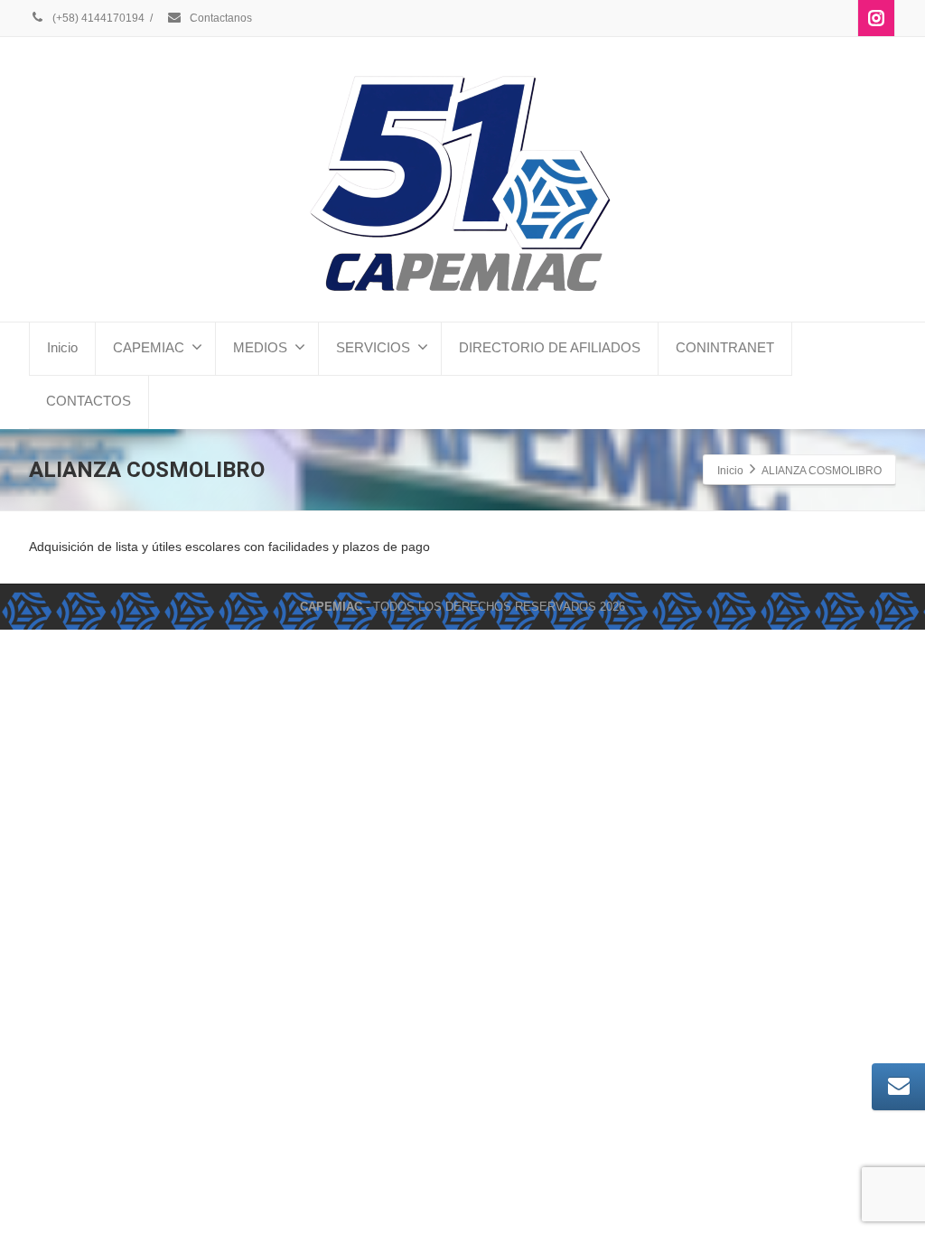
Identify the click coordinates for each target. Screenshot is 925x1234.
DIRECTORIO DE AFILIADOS (549, 347)
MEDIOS (260, 347)
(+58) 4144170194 (97, 18)
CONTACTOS (88, 400)
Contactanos (219, 18)
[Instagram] (876, 18)
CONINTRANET (725, 347)
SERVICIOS (373, 347)
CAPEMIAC (148, 347)
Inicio (62, 347)
